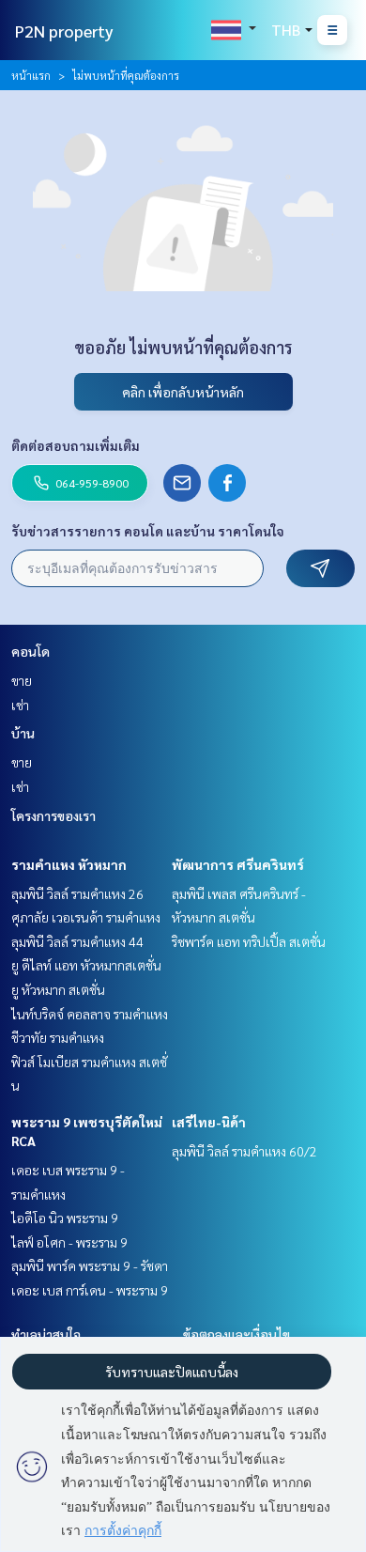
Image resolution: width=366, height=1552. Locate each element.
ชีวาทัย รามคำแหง (57, 1037)
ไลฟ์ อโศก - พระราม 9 (69, 1242)
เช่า (20, 704)
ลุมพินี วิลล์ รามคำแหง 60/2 (244, 1150)
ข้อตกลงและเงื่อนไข (236, 1334)
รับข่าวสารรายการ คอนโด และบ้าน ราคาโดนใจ (147, 530)
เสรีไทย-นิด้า (209, 1121)
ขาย (21, 680)
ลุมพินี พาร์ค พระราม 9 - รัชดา (89, 1265)
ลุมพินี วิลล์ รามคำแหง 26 (77, 893)
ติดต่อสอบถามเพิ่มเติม (75, 445)
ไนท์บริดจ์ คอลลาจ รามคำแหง (89, 1013)
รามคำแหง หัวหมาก (69, 864)
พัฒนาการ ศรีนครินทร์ (238, 864)
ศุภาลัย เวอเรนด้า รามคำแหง (85, 916)
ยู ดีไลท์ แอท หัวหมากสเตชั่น (86, 964)
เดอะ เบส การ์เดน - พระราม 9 (89, 1289)
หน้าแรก (31, 75)
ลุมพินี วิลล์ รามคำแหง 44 (77, 941)
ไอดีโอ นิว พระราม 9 (64, 1217)
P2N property (64, 30)
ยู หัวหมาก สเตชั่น (58, 989)
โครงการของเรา (53, 815)
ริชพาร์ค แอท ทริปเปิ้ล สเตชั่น (249, 941)
